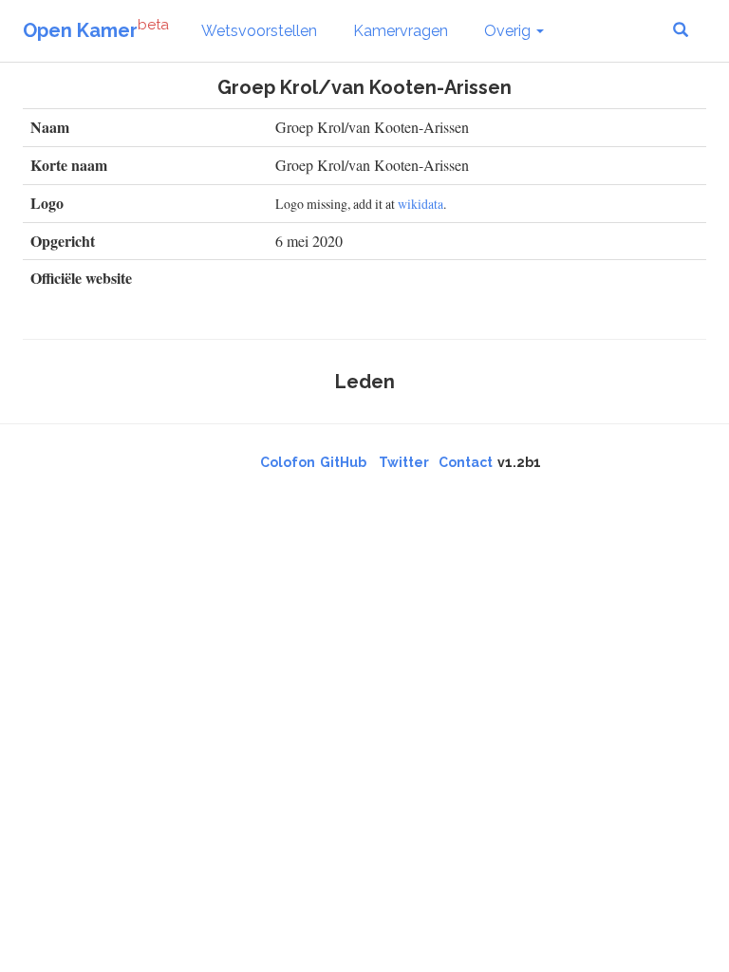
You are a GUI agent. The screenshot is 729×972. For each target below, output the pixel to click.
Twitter (404, 462)
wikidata (420, 204)
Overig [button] (509, 31)
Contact (466, 462)
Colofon (287, 462)
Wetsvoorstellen (259, 31)
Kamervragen (400, 31)
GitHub (343, 462)
